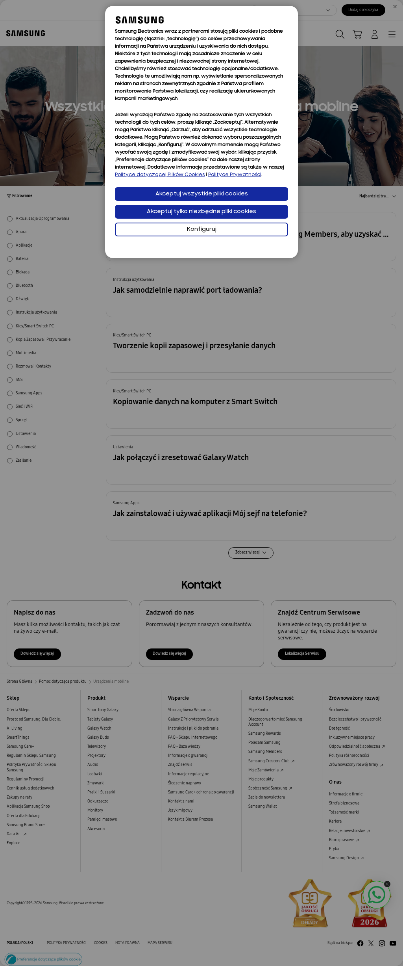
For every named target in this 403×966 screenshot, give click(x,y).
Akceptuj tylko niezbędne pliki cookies (201, 212)
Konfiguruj (201, 229)
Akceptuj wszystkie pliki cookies (201, 194)
